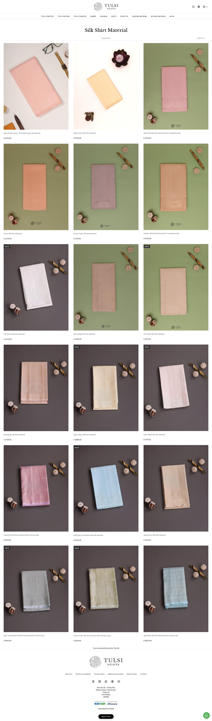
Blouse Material (158, 16)
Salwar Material (139, 16)
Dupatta (124, 16)
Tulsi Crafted (47, 16)
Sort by (200, 38)
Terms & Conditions (83, 674)
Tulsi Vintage (64, 16)
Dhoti (113, 16)
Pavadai (103, 16)
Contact (143, 674)
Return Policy (132, 674)
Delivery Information (116, 674)
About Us (68, 674)
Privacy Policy (99, 674)
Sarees (93, 16)
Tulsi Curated (80, 16)
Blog (172, 16)
